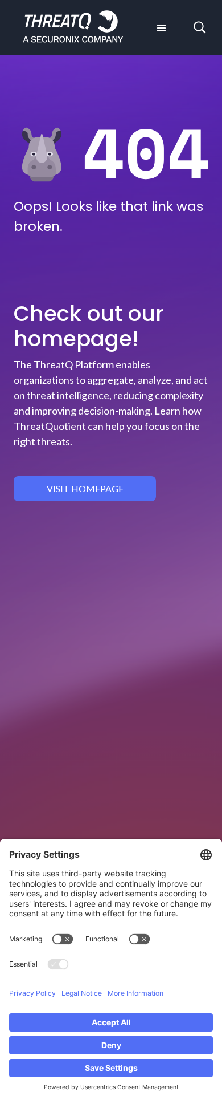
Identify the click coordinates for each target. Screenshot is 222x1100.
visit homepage (85, 488)
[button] (160, 27)
